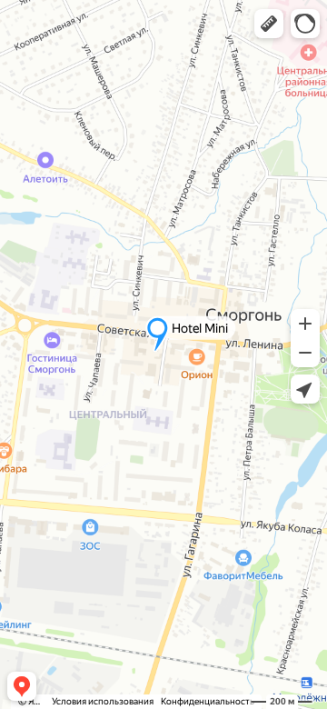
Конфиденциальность (207, 701)
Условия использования (103, 701)
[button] (268, 23)
